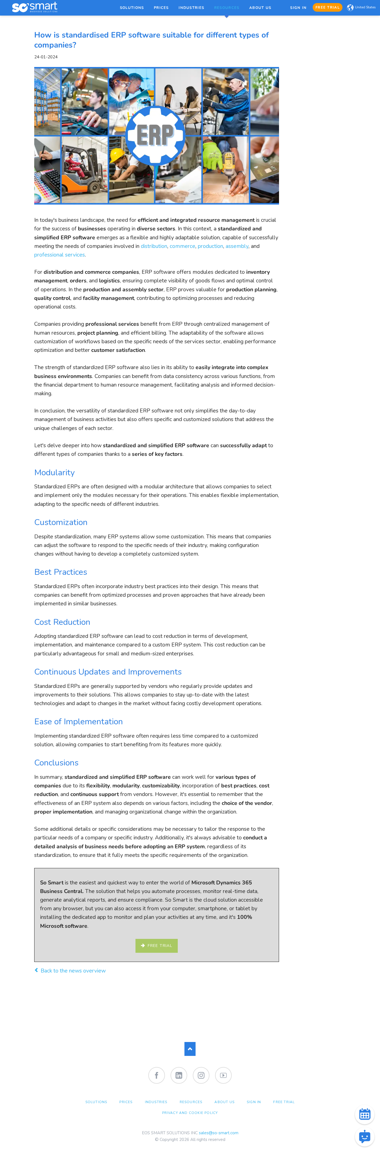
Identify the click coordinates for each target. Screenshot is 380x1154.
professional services (59, 254)
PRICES (125, 1102)
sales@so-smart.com (218, 1133)
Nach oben (190, 1049)
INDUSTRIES (156, 1102)
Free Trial (159, 945)
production (210, 246)
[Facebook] (156, 1075)
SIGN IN (254, 1102)
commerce (182, 246)
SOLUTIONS (96, 1102)
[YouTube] (223, 1075)
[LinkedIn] (179, 1075)
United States (365, 7)
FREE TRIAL (284, 1102)
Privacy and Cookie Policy (190, 1113)
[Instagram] (201, 1075)
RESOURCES (191, 1102)
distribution (154, 246)
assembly (237, 246)
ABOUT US (224, 1102)
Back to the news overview (73, 970)
